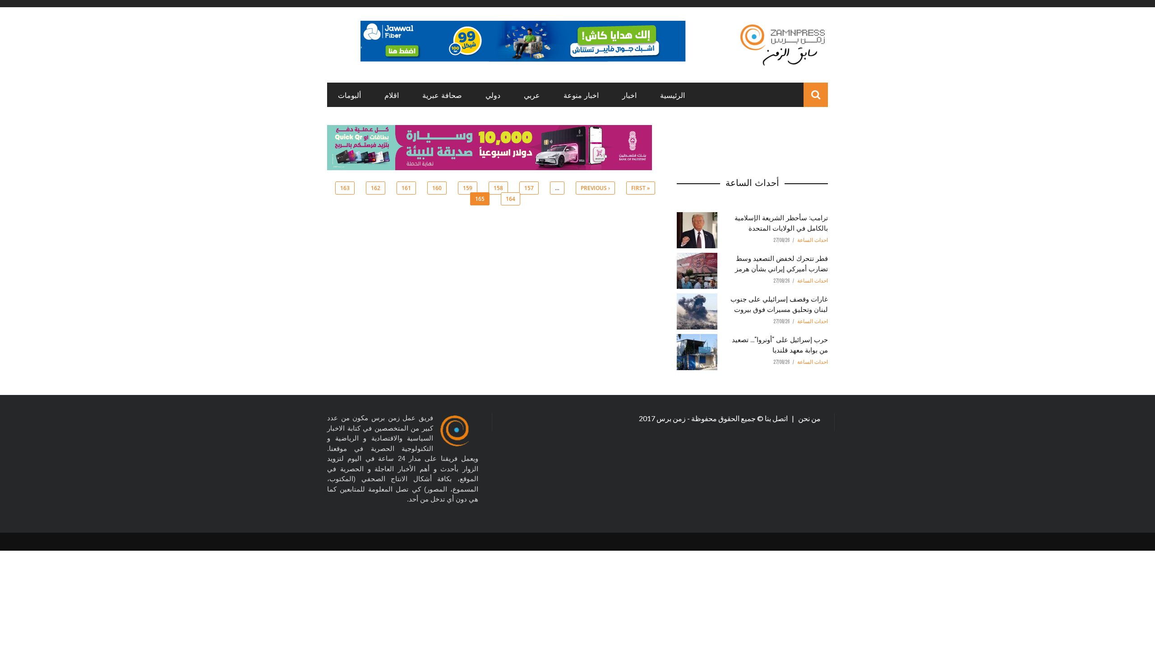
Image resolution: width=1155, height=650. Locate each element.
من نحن (809, 418)
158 (498, 188)
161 (406, 188)
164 (510, 199)
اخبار (629, 94)
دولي (492, 94)
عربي (532, 94)
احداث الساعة (812, 240)
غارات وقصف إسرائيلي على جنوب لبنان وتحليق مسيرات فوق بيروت (779, 303)
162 (375, 188)
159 (467, 188)
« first (640, 188)
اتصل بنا (777, 418)
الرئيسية (672, 94)
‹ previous (595, 188)
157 (529, 188)
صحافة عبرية (442, 94)
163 (345, 188)
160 (437, 188)
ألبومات (349, 94)
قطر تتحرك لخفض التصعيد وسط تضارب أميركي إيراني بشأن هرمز (781, 263)
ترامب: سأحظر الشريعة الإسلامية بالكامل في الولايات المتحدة (781, 222)
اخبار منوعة (581, 94)
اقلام (391, 94)
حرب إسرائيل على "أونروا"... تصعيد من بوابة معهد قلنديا (780, 344)
